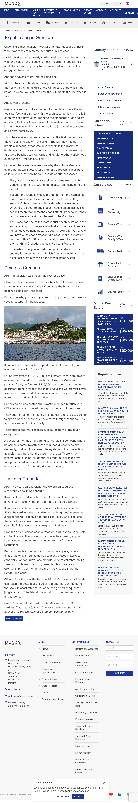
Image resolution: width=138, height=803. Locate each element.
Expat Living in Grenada (110, 93)
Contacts (115, 10)
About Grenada (105, 87)
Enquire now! (14, 618)
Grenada (18, 30)
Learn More (63, 796)
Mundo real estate (36, 13)
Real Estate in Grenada (109, 100)
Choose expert (88, 11)
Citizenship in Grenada (109, 107)
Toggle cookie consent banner (104, 783)
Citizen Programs (106, 113)
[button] (21, 10)
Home (6, 10)
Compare (101, 10)
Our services (21, 10)
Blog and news (72, 10)
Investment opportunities (52, 11)
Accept (78, 796)
